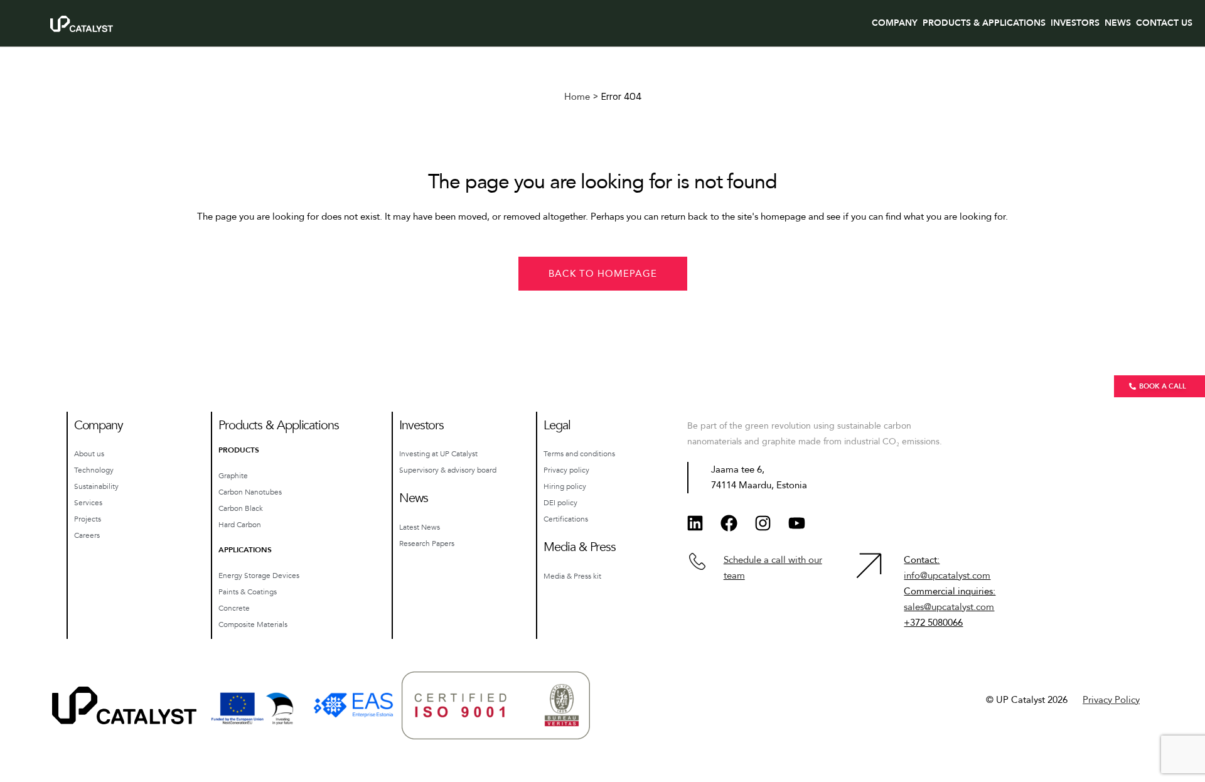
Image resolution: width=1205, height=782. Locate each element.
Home (577, 96)
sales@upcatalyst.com (949, 607)
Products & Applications (984, 23)
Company (895, 23)
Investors (1075, 23)
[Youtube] (797, 523)
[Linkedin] (695, 523)
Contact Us (1164, 23)
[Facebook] (729, 523)
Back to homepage (603, 273)
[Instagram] (763, 523)
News (1118, 23)
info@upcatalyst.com (947, 575)
